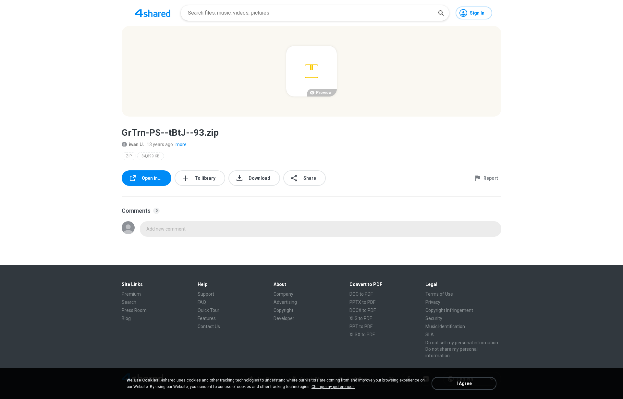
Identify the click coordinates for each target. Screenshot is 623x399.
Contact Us (209, 326)
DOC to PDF (361, 294)
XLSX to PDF (362, 334)
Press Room (134, 310)
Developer (284, 318)
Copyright (283, 310)
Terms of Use (439, 294)
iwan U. (136, 144)
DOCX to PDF (362, 310)
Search (129, 302)
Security (433, 318)
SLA (429, 334)
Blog (126, 318)
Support (206, 294)
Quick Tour (208, 310)
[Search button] (441, 13)
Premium (131, 294)
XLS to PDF (360, 318)
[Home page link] (152, 13)
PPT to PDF (361, 326)
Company (283, 294)
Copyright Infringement (449, 310)
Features (207, 318)
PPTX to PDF (362, 302)
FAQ (202, 302)
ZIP (129, 156)
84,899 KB (150, 156)
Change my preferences (333, 386)
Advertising (285, 302)
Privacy (432, 302)
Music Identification (445, 326)
